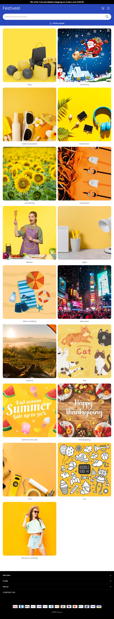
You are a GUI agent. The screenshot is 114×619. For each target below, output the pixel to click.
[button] (108, 8)
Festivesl (59, 612)
